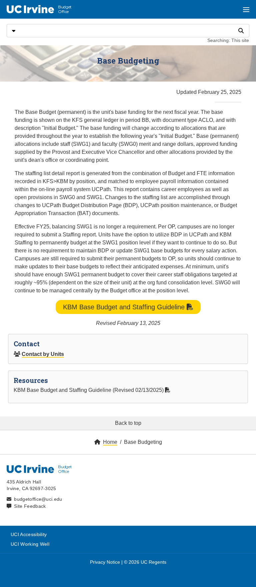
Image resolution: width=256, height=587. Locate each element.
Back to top (128, 423)
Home (110, 442)
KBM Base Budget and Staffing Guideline (125, 307)
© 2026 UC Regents (145, 562)
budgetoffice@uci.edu (38, 499)
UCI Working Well (30, 544)
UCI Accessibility (29, 534)
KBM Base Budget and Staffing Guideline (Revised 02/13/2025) (89, 390)
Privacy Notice (105, 562)
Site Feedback (30, 506)
